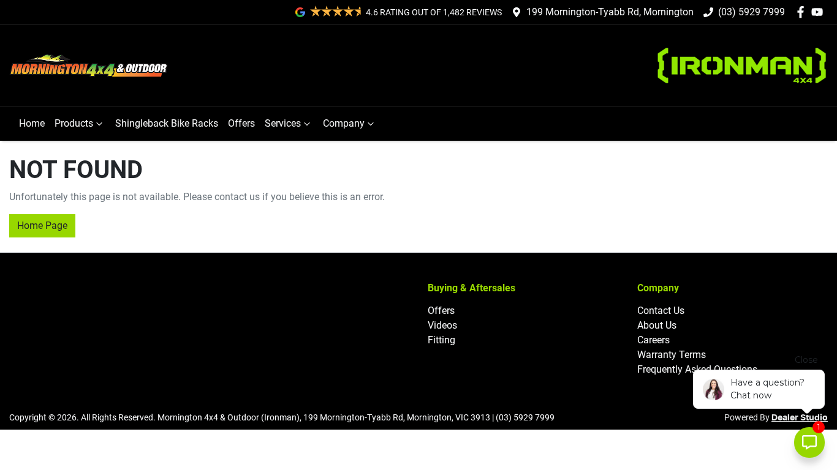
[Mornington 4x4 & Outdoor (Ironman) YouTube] (819, 12)
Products (74, 123)
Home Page (42, 225)
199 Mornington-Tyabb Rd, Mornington (610, 12)
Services (283, 123)
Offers (241, 123)
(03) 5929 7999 (751, 12)
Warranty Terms (671, 354)
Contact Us (660, 310)
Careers (653, 340)
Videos (442, 325)
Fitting (441, 340)
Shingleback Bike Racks (166, 123)
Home (32, 123)
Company (344, 123)
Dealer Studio (799, 418)
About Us (656, 325)
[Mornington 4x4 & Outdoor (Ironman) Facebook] (803, 12)
